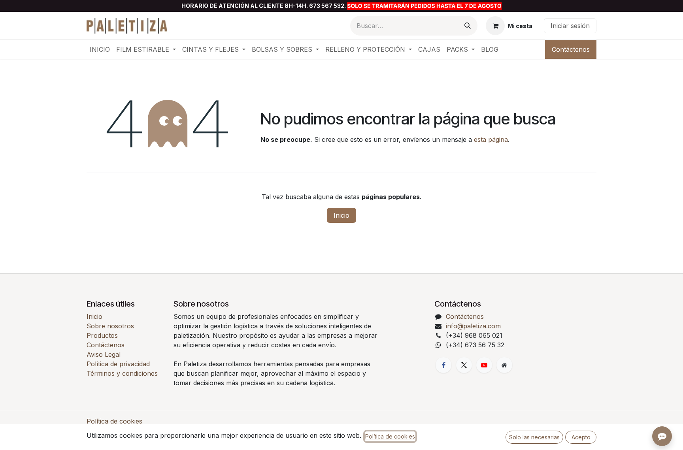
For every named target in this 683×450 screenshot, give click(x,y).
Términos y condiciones (122, 373)
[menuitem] (100, 49)
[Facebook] (443, 365)
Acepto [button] (581, 437)
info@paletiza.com (473, 326)
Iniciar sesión (570, 26)
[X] (464, 365)
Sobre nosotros (110, 326)
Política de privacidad (118, 364)
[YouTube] (484, 365)
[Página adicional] (504, 365)
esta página (491, 139)
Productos (102, 335)
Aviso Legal (104, 354)
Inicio (341, 215)
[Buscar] (467, 26)
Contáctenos (571, 49)
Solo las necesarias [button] (534, 437)
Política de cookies (114, 421)
